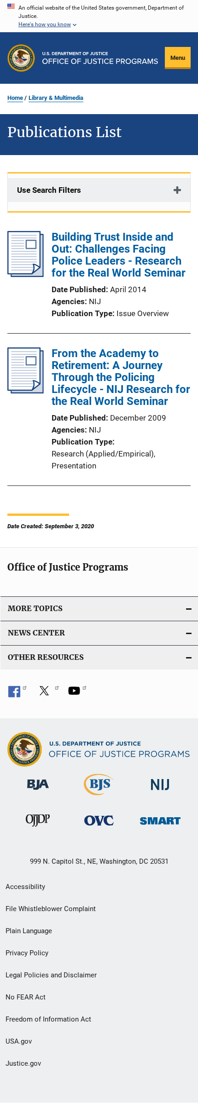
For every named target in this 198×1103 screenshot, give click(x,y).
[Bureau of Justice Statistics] (99, 797)
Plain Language (29, 931)
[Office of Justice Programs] (21, 58)
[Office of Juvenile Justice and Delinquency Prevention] (38, 828)
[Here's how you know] (99, 16)
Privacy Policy (27, 953)
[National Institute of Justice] (160, 792)
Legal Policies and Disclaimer (51, 975)
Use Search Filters (49, 190)
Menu (177, 57)
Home (15, 97)
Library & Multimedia (56, 97)
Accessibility (25, 887)
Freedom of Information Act (48, 1019)
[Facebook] (17, 694)
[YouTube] (77, 694)
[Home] (100, 58)
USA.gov (19, 1041)
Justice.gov (23, 1063)
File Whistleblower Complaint (51, 909)
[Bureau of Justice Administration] (38, 791)
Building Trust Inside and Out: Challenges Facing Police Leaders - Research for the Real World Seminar (119, 255)
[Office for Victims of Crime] (99, 827)
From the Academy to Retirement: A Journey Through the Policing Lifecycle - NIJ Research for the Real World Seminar (121, 377)
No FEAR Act (26, 997)
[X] (47, 694)
